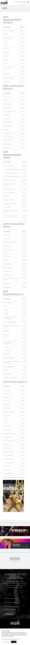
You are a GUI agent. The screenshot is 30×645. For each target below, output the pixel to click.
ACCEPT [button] (14, 641)
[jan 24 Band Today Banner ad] (15, 548)
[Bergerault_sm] (15, 560)
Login (16, 2)
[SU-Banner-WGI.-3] (15, 535)
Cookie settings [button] (6, 642)
